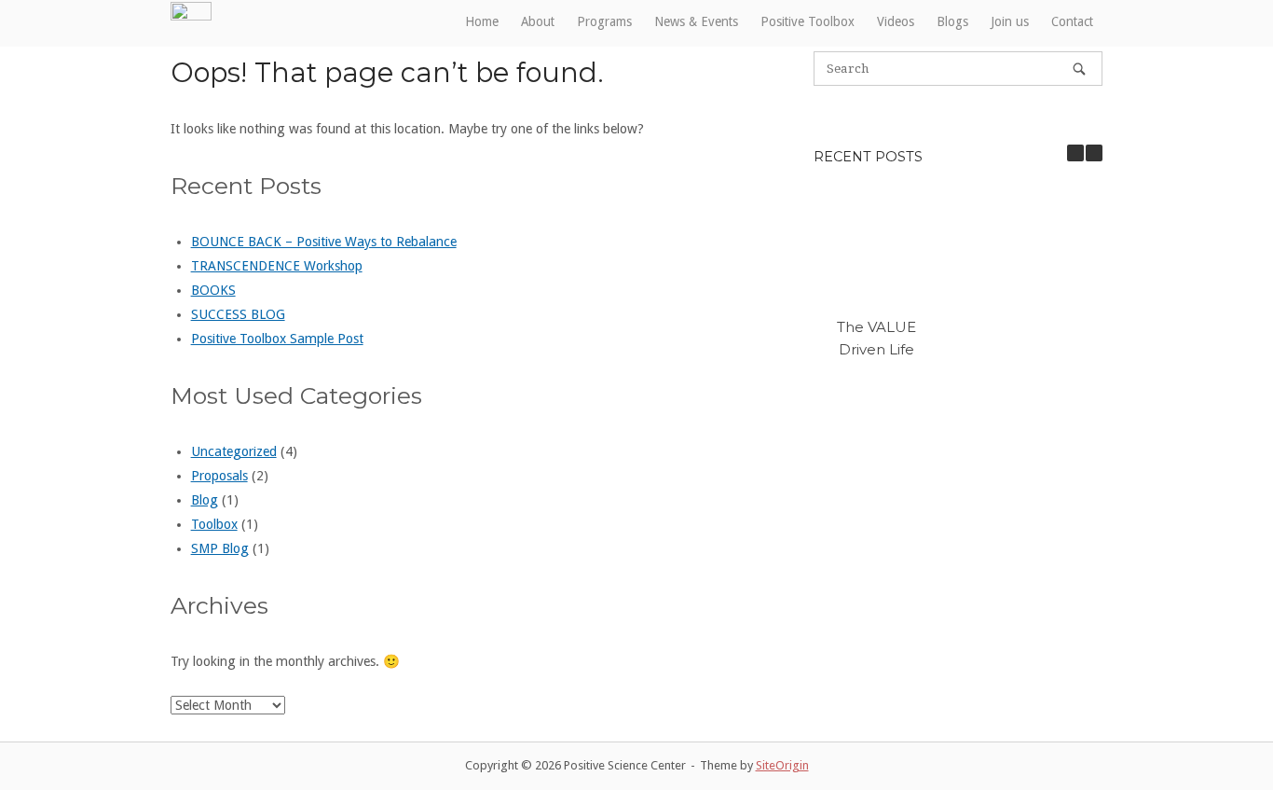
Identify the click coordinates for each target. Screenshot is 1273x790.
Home (482, 21)
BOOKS (213, 290)
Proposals (219, 475)
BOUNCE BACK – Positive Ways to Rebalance (324, 241)
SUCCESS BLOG (238, 314)
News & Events (696, 21)
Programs (604, 21)
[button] (1094, 153)
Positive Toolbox (807, 21)
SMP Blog (220, 548)
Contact (1072, 21)
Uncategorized (234, 451)
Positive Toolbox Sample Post (277, 338)
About (537, 21)
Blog (204, 499)
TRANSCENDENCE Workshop (277, 265)
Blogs (952, 21)
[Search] (1079, 68)
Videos (895, 21)
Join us (1010, 21)
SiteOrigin (782, 765)
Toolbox (214, 524)
